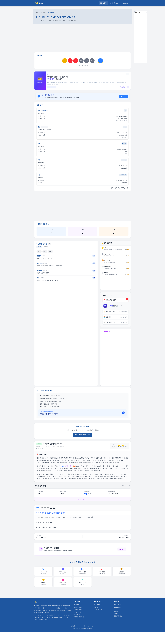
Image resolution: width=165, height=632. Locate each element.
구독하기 (124, 96)
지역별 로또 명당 (117, 607)
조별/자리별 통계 (98, 609)
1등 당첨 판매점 (117, 605)
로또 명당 (125, 3)
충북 (50, 251)
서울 (44, 251)
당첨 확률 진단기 (78, 609)
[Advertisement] (82, 39)
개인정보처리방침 (118, 616)
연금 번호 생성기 (97, 607)
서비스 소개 (116, 611)
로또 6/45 (103, 3)
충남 (39, 251)
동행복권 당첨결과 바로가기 (82, 434)
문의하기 (116, 613)
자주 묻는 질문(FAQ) (79, 617)
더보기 (128, 243)
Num (38, 3)
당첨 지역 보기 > (44, 110)
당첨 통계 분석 (77, 612)
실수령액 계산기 (77, 614)
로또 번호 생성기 (78, 607)
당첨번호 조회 (77, 605)
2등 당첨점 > (46, 246)
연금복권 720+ (114, 3)
